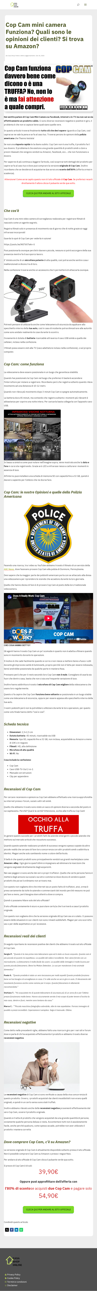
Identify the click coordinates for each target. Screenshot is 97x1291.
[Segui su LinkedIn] (16, 1230)
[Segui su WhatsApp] (21, 1230)
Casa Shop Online (13, 55)
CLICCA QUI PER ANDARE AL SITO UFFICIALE (48, 193)
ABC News (9, 569)
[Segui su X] (7, 1230)
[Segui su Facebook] (12, 1230)
